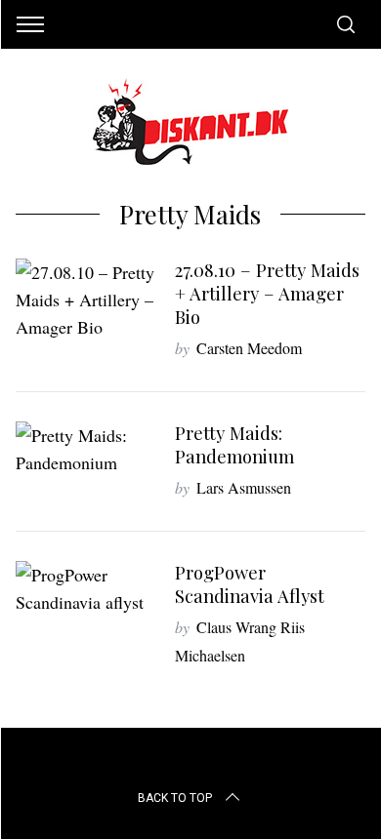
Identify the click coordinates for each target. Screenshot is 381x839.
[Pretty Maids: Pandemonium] (86, 448)
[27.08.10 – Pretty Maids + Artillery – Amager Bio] (86, 299)
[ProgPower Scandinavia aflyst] (86, 588)
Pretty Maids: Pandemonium (234, 444)
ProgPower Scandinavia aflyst (249, 584)
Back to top (175, 798)
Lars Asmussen (243, 487)
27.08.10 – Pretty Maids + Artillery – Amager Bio (267, 293)
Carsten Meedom (249, 348)
